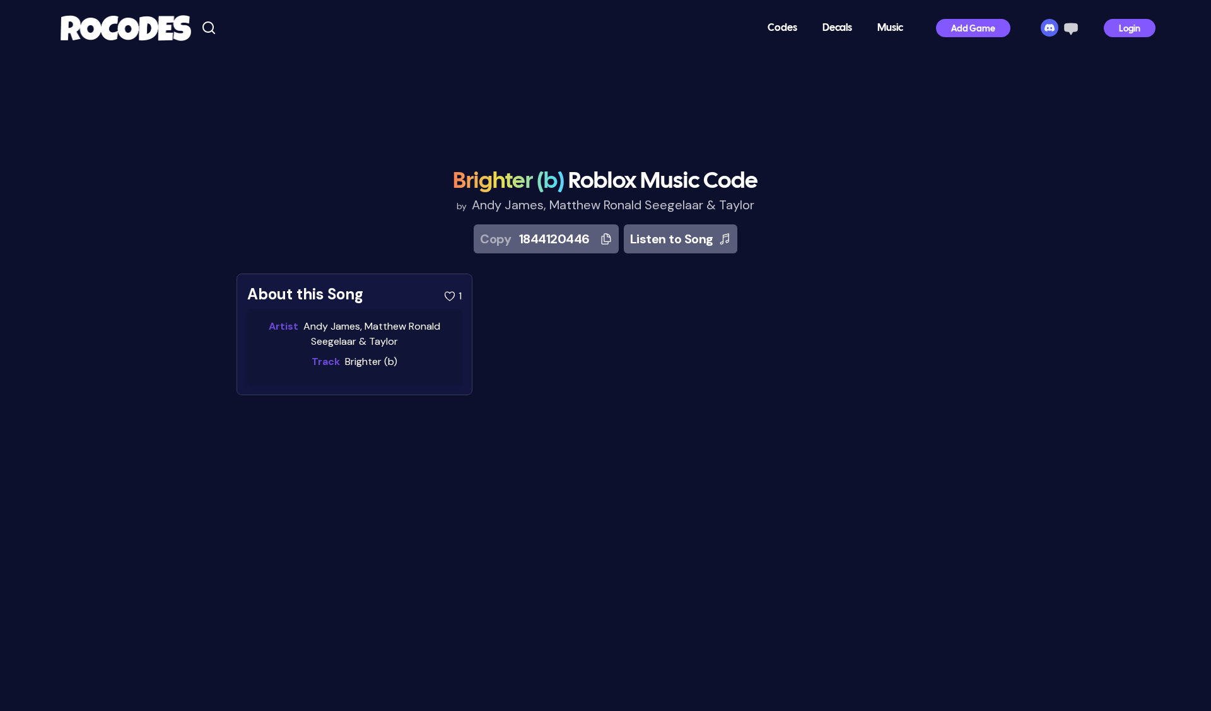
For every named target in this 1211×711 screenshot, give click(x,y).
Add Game (973, 29)
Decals (837, 28)
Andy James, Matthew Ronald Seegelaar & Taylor (613, 205)
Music (890, 28)
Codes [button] (782, 28)
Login (1129, 29)
